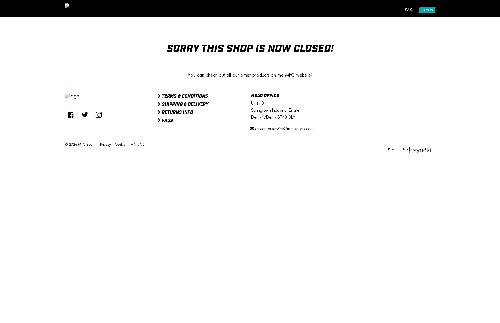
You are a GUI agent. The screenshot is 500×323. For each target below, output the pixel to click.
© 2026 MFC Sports (80, 144)
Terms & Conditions (184, 96)
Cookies (121, 144)
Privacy (105, 144)
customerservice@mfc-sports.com (284, 129)
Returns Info (177, 113)
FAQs (409, 10)
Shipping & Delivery (184, 105)
